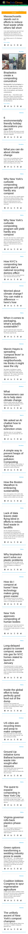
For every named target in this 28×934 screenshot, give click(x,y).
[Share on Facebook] (5, 45)
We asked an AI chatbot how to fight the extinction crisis (13, 424)
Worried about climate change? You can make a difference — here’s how (13, 296)
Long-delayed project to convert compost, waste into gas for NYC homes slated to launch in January (14, 654)
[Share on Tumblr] (14, 45)
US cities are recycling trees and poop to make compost (12, 727)
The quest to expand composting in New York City (12, 791)
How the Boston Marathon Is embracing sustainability (13, 486)
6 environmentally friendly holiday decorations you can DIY (13, 123)
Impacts (22, 415)
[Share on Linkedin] (11, 45)
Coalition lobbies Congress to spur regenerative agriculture (14, 885)
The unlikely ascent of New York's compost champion (12, 917)
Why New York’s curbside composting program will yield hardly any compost (14, 186)
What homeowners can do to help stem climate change (14, 396)
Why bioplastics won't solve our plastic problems (13, 557)
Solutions (21, 112)
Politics (22, 174)
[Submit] (25, 17)
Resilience (21, 386)
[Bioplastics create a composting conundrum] (14, 61)
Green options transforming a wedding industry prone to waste (14, 852)
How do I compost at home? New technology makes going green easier (11, 589)
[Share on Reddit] (21, 45)
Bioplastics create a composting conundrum (10, 77)
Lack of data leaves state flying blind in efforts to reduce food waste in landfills (13, 520)
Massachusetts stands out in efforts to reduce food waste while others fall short (13, 22)
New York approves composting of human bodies (12, 617)
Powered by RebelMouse (23, 4)
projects (16, 532)
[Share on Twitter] (8, 45)
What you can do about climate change (13, 152)
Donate (14, 12)
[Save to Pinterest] (17, 45)
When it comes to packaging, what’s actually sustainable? (14, 322)
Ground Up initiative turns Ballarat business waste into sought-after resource (14, 759)
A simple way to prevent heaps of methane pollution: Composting (13, 456)
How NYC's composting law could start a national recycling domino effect (14, 267)
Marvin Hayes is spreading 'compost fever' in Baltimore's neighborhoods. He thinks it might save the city (14, 357)
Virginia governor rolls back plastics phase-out (14, 821)
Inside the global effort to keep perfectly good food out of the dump (13, 695)
